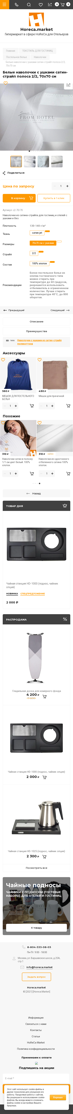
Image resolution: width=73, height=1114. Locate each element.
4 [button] (39, 483)
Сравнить (68, 85)
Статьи (36, 1036)
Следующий (58, 310)
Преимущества (36, 331)
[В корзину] (45, 696)
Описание (36, 321)
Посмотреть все (36, 867)
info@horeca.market (39, 967)
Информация (35, 1017)
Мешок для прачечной (51, 396)
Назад (36, 493)
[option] (36, 117)
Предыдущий (16, 310)
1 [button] (29, 151)
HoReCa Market (36, 1042)
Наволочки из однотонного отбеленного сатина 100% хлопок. (54, 462)
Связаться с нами (35, 1024)
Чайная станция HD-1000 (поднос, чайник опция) (36, 771)
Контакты (36, 1030)
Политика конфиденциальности (36, 1048)
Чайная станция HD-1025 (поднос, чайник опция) (36, 851)
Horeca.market (36, 29)
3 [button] (37, 483)
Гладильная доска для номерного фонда (36, 691)
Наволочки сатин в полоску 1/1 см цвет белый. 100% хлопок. (17, 462)
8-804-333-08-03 (39, 947)
